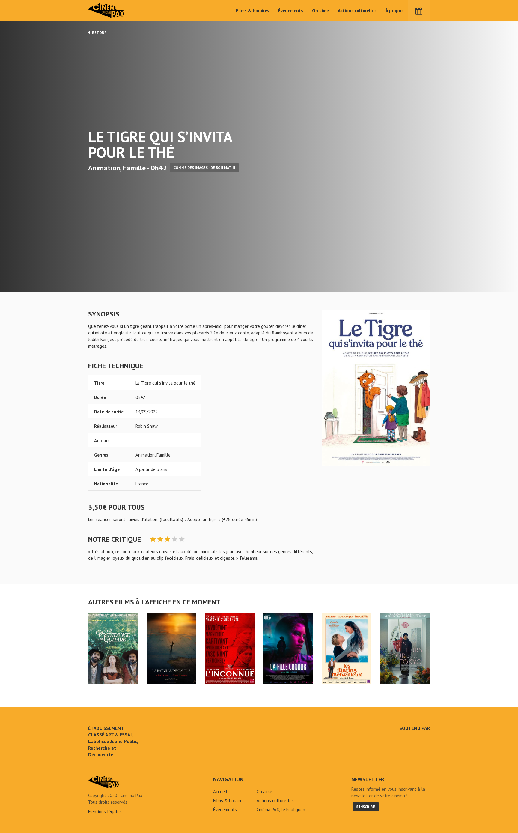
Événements (290, 10)
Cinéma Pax (106, 10)
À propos (394, 10)
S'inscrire (365, 806)
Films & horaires (252, 10)
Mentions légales (105, 811)
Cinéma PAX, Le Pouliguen (281, 809)
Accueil (220, 791)
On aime (320, 10)
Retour (99, 32)
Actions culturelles (357, 10)
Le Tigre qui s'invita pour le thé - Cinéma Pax (103, 782)
